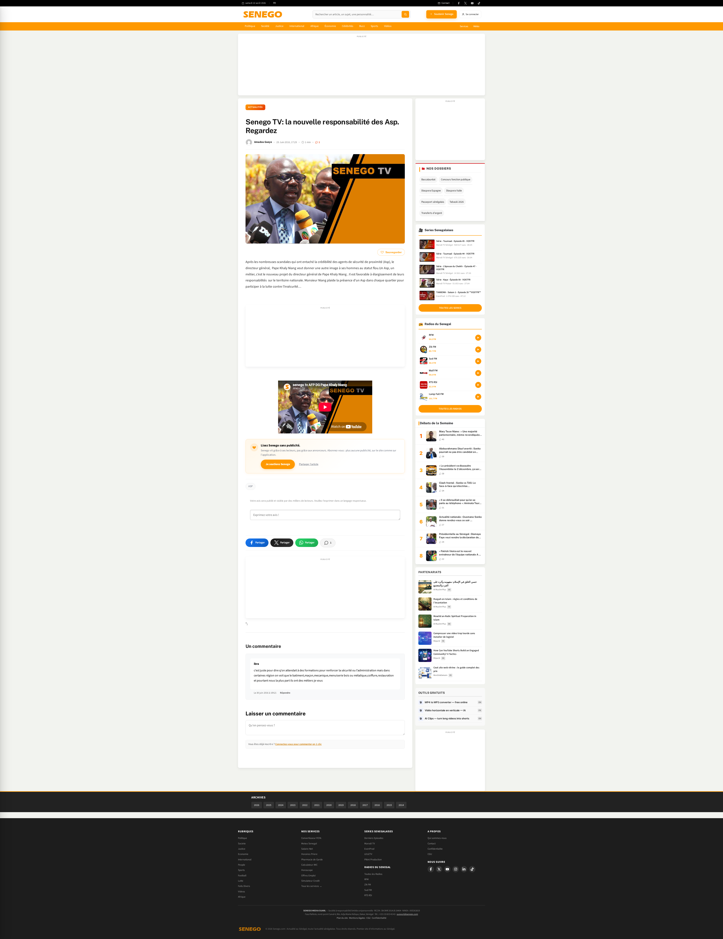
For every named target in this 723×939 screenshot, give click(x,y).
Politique (250, 26)
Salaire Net (307, 849)
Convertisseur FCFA (311, 838)
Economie (243, 854)
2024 (280, 805)
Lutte (240, 881)
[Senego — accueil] (263, 14)
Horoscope (307, 870)
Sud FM (368, 890)
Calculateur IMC (309, 865)
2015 (389, 805)
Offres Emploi (308, 875)
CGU (430, 854)
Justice (279, 26)
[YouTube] (472, 3)
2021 (317, 805)
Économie (330, 26)
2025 (268, 805)
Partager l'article (308, 464)
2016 (377, 805)
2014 (401, 805)
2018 (353, 805)
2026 (256, 805)
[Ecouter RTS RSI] (478, 385)
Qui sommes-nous (437, 838)
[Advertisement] (361, 66)
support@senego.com (407, 914)
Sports (374, 26)
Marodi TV (369, 843)
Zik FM (367, 884)
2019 (341, 805)
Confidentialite (435, 849)
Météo (476, 26)
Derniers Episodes (373, 838)
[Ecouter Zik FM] (478, 350)
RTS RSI (368, 895)
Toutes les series (450, 308)
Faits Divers (244, 886)
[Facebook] (458, 3)
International (296, 26)
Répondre (285, 693)
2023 (292, 805)
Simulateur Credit (310, 881)
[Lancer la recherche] (405, 14)
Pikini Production (373, 859)
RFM (366, 879)
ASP (250, 486)
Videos (241, 891)
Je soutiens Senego (278, 464)
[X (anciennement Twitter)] (465, 3)
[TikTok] (479, 3)
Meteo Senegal (309, 843)
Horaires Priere (309, 854)
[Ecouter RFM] (478, 338)
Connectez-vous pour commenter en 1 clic (298, 744)
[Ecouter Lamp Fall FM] (478, 397)
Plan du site (342, 918)
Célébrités (347, 26)
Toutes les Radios (373, 874)
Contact (431, 843)
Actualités (255, 107)
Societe (242, 843)
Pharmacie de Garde (312, 859)
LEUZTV (368, 854)
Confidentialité (379, 918)
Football (242, 875)
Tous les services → (311, 886)
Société (265, 26)
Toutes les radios (450, 408)
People (241, 865)
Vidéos (387, 26)
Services (464, 26)
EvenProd (369, 849)
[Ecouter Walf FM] (478, 373)
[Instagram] (455, 869)
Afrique (314, 26)
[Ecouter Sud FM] (478, 361)
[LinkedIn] (464, 869)
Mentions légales (357, 918)
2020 (329, 805)
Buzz (362, 26)
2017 (365, 805)
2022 (304, 805)
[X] (439, 869)
